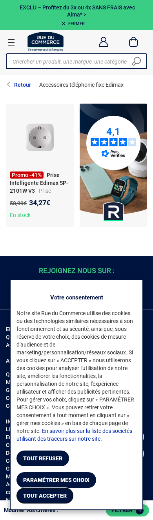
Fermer (76, 23)
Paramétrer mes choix (56, 480)
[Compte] (103, 41)
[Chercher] (136, 61)
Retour (22, 85)
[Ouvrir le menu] (11, 42)
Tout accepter (45, 496)
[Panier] (133, 41)
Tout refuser (42, 458)
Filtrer (126, 510)
